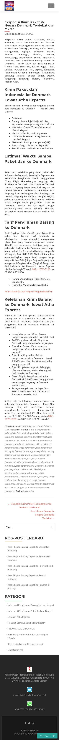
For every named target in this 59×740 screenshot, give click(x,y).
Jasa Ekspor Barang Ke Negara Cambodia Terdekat (42, 514)
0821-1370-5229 (41, 269)
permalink (29, 490)
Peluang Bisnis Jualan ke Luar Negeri (26, 622)
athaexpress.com (36, 733)
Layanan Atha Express (19, 616)
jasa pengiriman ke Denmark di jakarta (35, 465)
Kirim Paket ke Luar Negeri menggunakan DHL (29, 291)
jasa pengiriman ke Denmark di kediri (23, 469)
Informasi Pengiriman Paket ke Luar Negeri (30, 610)
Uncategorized (15, 649)
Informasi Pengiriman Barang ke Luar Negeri (31, 605)
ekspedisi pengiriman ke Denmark (31, 436)
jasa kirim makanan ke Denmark (30, 443)
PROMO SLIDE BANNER (21, 628)
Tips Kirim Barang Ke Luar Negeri (25, 643)
